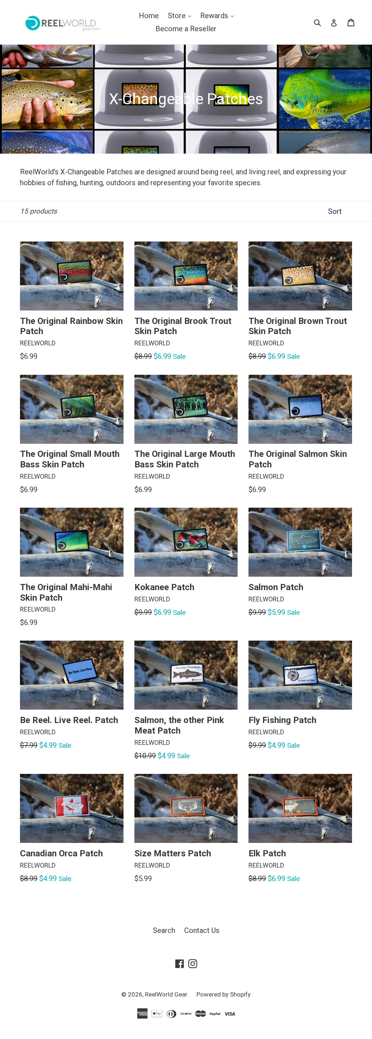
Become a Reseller (186, 28)
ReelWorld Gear (166, 994)
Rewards (218, 15)
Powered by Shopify (224, 994)
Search (164, 930)
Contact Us (201, 930)
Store (181, 15)
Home (149, 15)
